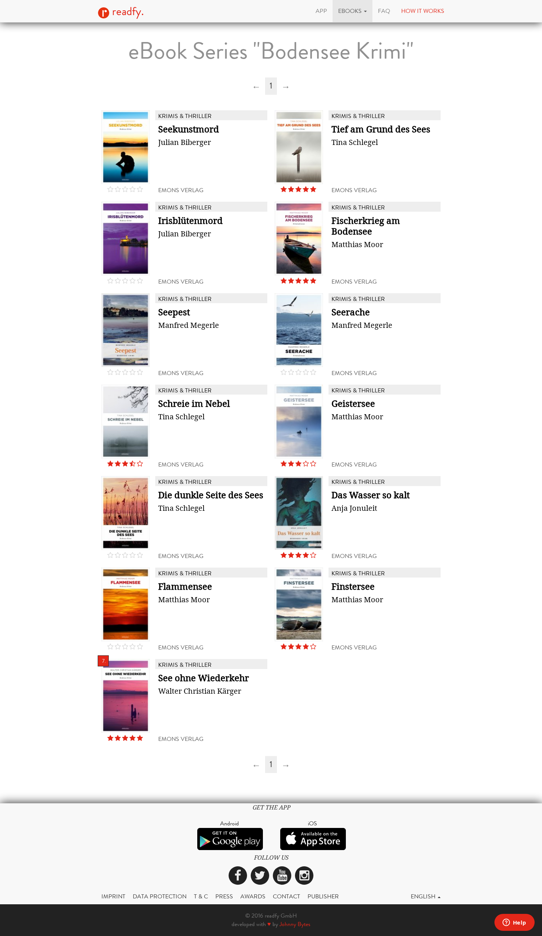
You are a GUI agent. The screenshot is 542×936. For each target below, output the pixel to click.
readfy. (127, 11)
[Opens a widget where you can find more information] (514, 923)
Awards (252, 896)
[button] (352, 11)
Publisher (323, 896)
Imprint (113, 896)
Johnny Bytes (294, 924)
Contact (286, 896)
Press (224, 896)
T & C (201, 896)
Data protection (160, 896)
